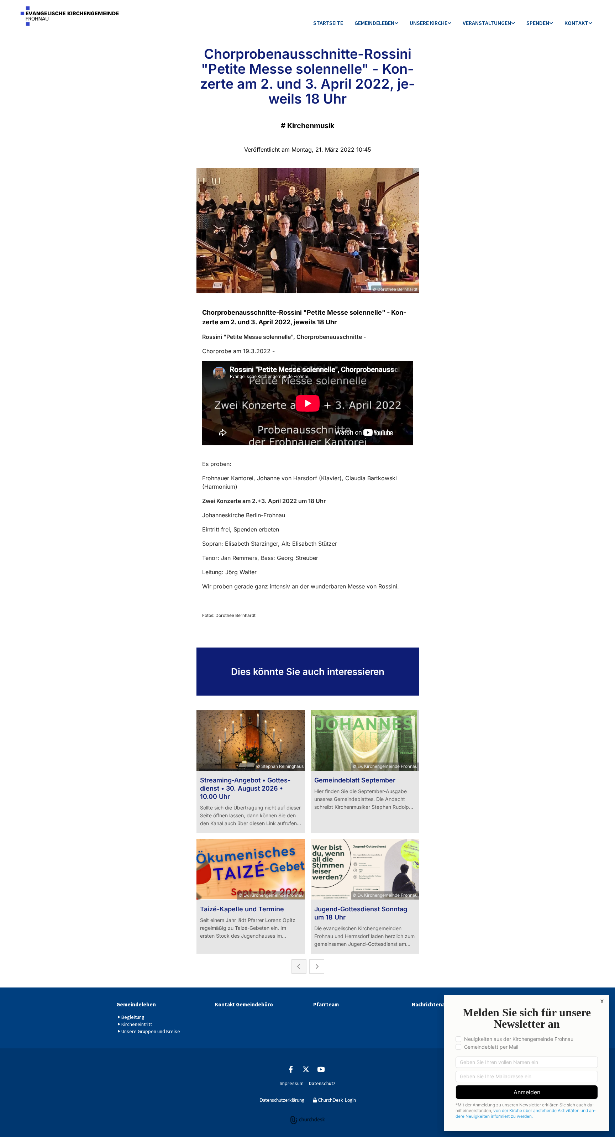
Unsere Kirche (428, 22)
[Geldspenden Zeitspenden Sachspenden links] (551, 23)
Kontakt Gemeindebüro (244, 1004)
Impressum (292, 1083)
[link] (376, 23)
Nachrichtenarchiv (434, 1004)
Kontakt (576, 22)
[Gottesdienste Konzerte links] (513, 23)
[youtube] (320, 1069)
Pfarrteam (326, 1004)
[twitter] (305, 1069)
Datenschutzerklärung (281, 1100)
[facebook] (290, 1069)
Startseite (328, 22)
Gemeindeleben (374, 22)
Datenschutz (322, 1083)
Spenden (537, 22)
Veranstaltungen (487, 22)
